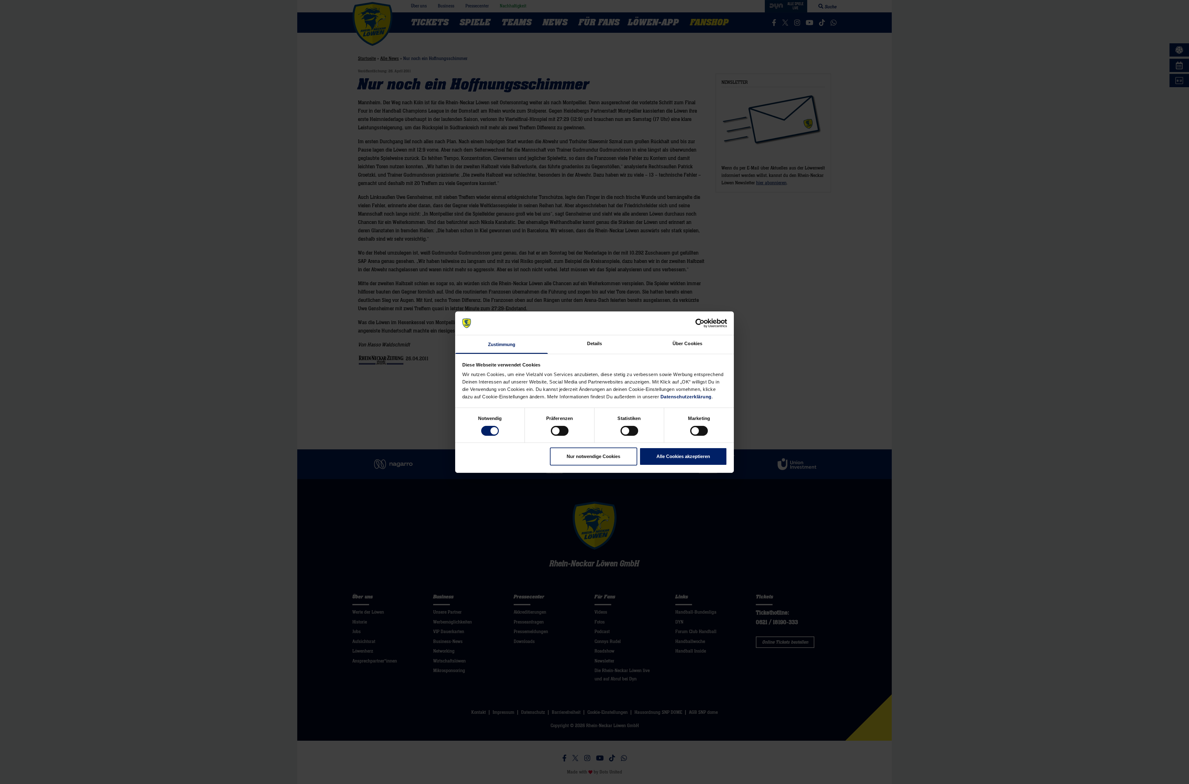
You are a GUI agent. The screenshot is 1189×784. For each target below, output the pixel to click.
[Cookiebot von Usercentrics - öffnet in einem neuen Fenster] (700, 323)
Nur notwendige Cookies (593, 456)
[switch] (559, 431)
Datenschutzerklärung (686, 396)
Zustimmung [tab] (502, 344)
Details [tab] (594, 343)
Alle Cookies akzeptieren (683, 456)
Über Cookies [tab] (687, 343)
